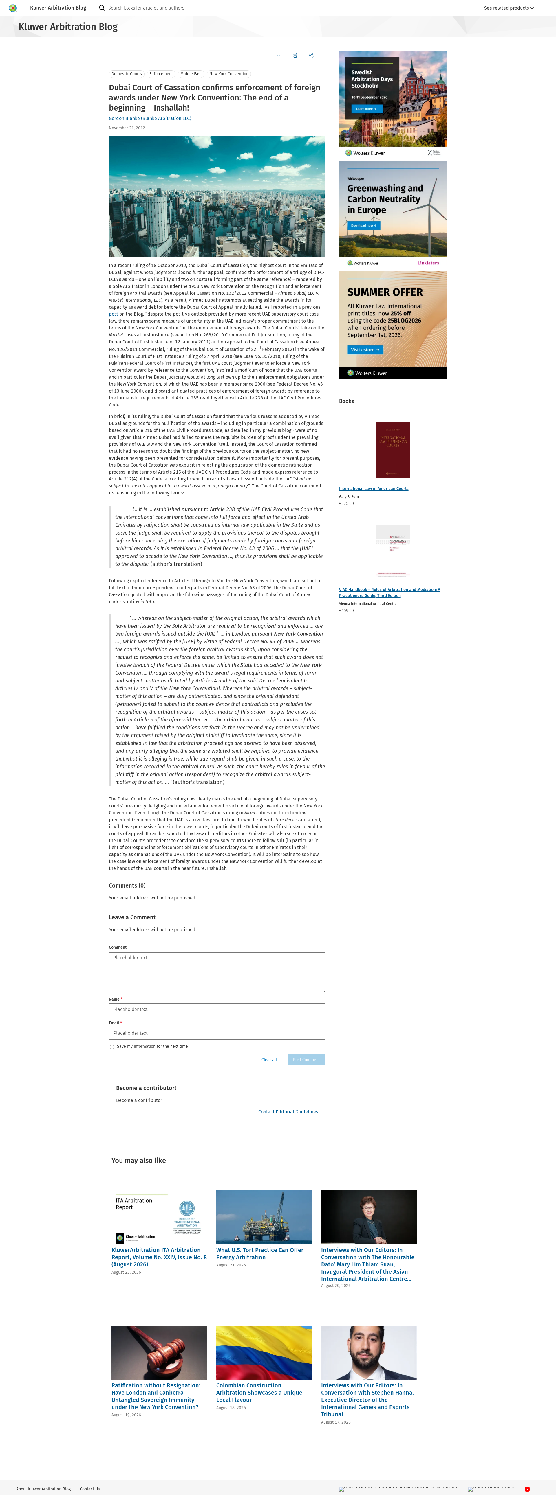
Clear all (269, 1059)
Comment (118, 947)
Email (115, 1023)
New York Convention (228, 73)
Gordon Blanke (124, 118)
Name (115, 999)
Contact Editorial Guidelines (288, 1112)
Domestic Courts (126, 73)
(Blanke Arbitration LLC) (166, 118)
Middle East (191, 73)
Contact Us (90, 1489)
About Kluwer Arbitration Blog (43, 1489)
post (113, 314)
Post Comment (306, 1059)
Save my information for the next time (152, 1046)
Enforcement (161, 73)
